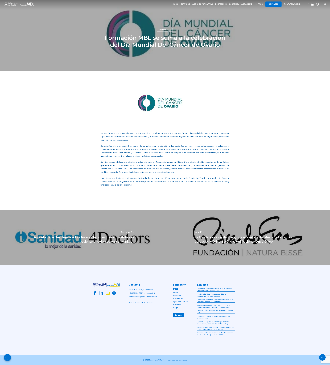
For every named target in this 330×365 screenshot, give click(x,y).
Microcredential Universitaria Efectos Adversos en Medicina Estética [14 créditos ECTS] (215, 334)
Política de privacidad (137, 303)
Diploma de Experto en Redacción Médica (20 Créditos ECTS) (213, 317)
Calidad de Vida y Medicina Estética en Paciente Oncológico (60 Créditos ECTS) (214, 290)
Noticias (177, 305)
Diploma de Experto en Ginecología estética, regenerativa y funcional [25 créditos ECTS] (213, 323)
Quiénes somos (180, 302)
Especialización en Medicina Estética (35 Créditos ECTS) (215, 312)
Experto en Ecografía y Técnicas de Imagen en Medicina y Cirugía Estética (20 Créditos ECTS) (213, 306)
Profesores (178, 299)
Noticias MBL (165, 30)
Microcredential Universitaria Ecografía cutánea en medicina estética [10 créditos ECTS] (215, 328)
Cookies (149, 303)
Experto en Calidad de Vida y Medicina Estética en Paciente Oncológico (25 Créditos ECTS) (215, 301)
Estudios (177, 296)
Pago (175, 308)
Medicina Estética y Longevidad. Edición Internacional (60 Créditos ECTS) (211, 295)
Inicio (175, 293)
